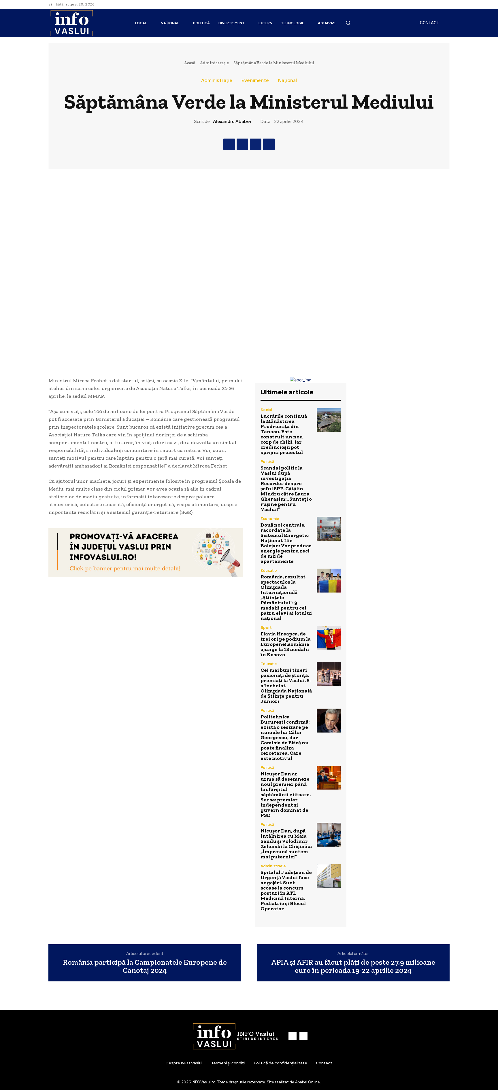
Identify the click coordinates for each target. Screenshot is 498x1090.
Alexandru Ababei (232, 121)
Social (266, 410)
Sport (266, 627)
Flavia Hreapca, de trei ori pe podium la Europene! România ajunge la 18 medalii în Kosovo (286, 644)
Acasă (189, 62)
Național (287, 80)
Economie (270, 519)
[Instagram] (446, 4)
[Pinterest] (255, 144)
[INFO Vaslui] (71, 23)
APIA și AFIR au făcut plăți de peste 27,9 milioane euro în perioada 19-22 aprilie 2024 (353, 966)
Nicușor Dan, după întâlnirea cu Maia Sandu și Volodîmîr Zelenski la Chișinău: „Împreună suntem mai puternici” (286, 844)
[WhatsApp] (269, 144)
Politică (267, 461)
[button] (348, 22)
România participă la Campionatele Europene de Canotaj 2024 (145, 966)
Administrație (214, 62)
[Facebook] (439, 4)
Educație (269, 570)
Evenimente (255, 80)
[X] (242, 144)
